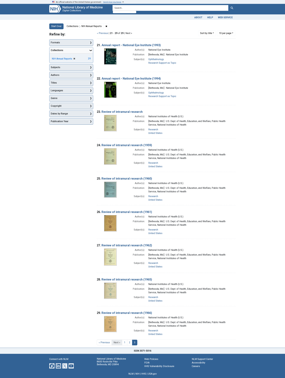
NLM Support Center (202, 359)
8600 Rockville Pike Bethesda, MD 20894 (108, 363)
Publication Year (59, 121)
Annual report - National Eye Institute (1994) (131, 78)
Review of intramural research (122, 112)
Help (210, 17)
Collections (57, 50)
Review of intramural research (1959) (127, 145)
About (198, 17)
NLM (130, 373)
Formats (55, 42)
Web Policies (151, 359)
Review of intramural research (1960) (127, 178)
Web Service (225, 17)
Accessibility (198, 362)
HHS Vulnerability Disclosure (159, 366)
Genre (54, 98)
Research (153, 129)
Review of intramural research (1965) (127, 279)
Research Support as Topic (162, 62)
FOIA (146, 362)
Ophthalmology (156, 59)
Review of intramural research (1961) (127, 212)
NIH (137, 373)
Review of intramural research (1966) (127, 313)
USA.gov (152, 373)
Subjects (55, 67)
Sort (206, 33)
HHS (143, 373)
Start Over (56, 26)
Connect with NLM (58, 359)
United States (155, 133)
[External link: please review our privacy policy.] (51, 365)
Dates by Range (59, 113)
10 (225, 33)
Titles (54, 82)
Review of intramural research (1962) (127, 245)
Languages (57, 90)
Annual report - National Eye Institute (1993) (131, 45)
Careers (196, 366)
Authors (55, 75)
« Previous (102, 33)
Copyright (56, 105)
